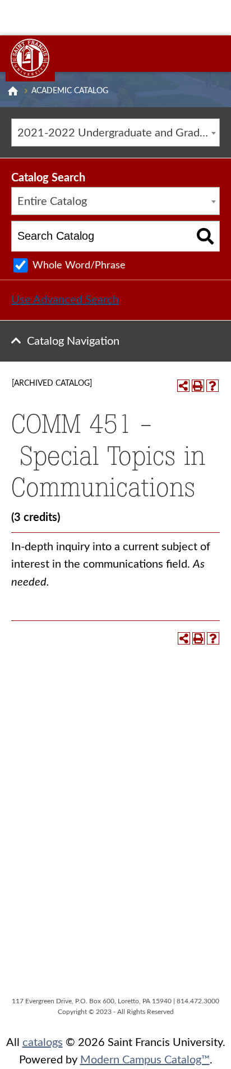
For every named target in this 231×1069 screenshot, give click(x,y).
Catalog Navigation (73, 341)
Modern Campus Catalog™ (145, 1060)
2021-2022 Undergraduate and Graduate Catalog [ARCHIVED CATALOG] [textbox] (118, 133)
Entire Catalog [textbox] (52, 201)
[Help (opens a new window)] (212, 386)
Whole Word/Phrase (79, 266)
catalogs (42, 1042)
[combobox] (115, 132)
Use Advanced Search (65, 299)
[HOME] (13, 91)
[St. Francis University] (30, 58)
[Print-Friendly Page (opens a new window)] (198, 386)
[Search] (205, 236)
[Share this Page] (183, 386)
